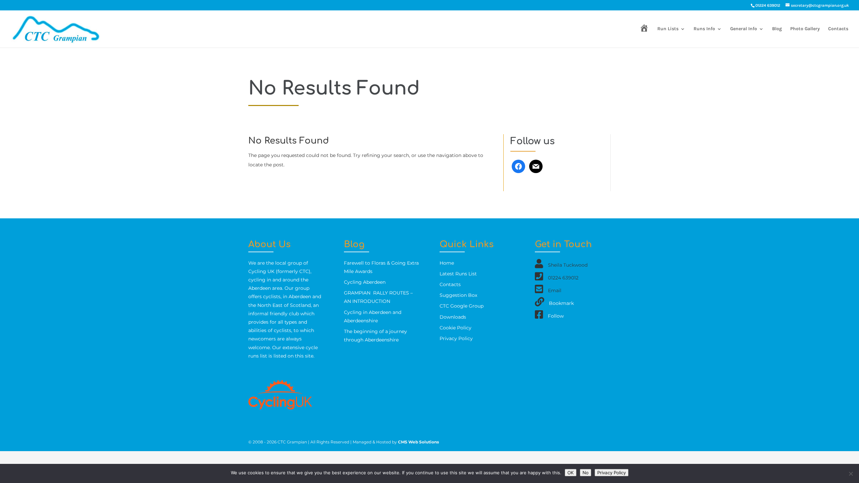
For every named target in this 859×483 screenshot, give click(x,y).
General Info (743, 29)
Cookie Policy (455, 328)
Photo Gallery (805, 29)
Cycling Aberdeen (365, 282)
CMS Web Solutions (418, 441)
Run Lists (667, 29)
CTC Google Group (462, 306)
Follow (556, 316)
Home (447, 263)
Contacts (838, 29)
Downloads (453, 317)
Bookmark (561, 303)
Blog (777, 29)
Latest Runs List (458, 274)
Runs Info (704, 29)
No (586, 472)
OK (570, 472)
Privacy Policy (456, 338)
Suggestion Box (458, 295)
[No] (850, 473)
